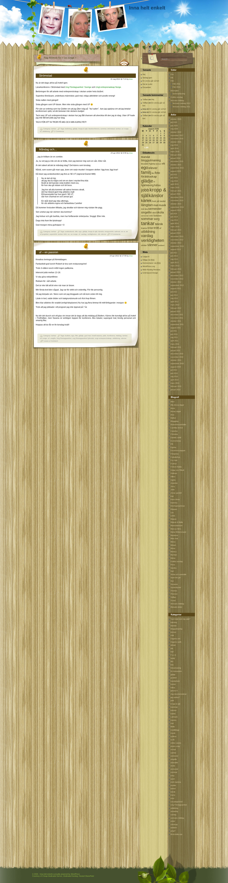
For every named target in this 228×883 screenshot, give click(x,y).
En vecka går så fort (151, 81)
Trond (173, 601)
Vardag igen (147, 78)
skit (154, 212)
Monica (173, 552)
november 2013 (177, 240)
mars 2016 (175, 152)
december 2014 (177, 197)
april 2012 (174, 302)
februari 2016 (176, 155)
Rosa (173, 565)
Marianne (174, 535)
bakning (174, 622)
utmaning (174, 811)
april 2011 (174, 341)
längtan (147, 205)
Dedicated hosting (70, 876)
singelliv (146, 212)
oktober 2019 (176, 132)
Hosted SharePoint (86, 876)
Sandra (173, 568)
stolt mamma (176, 782)
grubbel (174, 678)
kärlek (146, 200)
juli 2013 (174, 253)
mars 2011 (175, 344)
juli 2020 (174, 122)
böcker (158, 164)
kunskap (174, 707)
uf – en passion (48, 252)
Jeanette (174, 483)
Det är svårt (147, 84)
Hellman (174, 473)
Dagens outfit (176, 642)
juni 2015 (174, 178)
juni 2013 (174, 256)
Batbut (173, 418)
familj (146, 172)
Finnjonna (174, 454)
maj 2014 (174, 220)
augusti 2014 (176, 210)
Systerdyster (176, 587)
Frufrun (174, 464)
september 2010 (177, 363)
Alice (172, 402)
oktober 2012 (176, 282)
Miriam (173, 545)
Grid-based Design (150, 273)
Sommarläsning (179, 94)
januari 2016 (175, 158)
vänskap (174, 824)
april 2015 (174, 184)
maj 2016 (174, 145)
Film (172, 81)
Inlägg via (148, 260)
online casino (176, 743)
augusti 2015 (176, 171)
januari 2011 (175, 351)
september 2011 (177, 324)
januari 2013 (175, 272)
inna (131, 79)
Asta (172, 415)
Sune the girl (176, 578)
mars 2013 (175, 266)
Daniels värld (176, 438)
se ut (123, 231)
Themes (174, 591)
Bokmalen (175, 91)
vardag (83, 234)
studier (173, 785)
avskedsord (69, 231)
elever (153, 168)
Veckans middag (177, 100)
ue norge (125, 129)
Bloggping (174, 421)
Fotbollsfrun (175, 457)
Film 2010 (176, 87)
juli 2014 (174, 214)
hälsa (157, 185)
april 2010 (174, 380)
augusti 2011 (176, 328)
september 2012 (177, 285)
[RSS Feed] (124, 62)
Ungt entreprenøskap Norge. (109, 87)
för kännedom (176, 671)
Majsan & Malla (177, 522)
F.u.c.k (173, 655)
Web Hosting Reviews (151, 270)
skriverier (145, 216)
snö (151, 215)
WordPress (75, 874)
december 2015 (177, 161)
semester (155, 208)
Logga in (146, 257)
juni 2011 (174, 334)
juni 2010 (174, 373)
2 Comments (59, 131)
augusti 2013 (176, 249)
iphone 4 (174, 691)
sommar (103, 129)
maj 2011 (174, 337)
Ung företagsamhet (64, 338)
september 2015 (177, 168)
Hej (144, 74)
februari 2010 (176, 386)
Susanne (174, 584)
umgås (53, 338)
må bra (144, 209)
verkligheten (92, 234)
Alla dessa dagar (177, 405)
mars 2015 (175, 187)
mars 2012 (175, 305)
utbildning (46, 131)
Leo (172, 513)
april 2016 (174, 148)
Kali (172, 496)
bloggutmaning (151, 160)
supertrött (53, 234)
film (76, 336)
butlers (67, 336)
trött (65, 234)
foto (157, 173)
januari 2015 (175, 194)
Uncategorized (176, 802)
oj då (172, 740)
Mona (173, 548)
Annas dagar (176, 411)
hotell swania (97, 336)
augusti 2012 (176, 288)
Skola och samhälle (178, 574)
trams (144, 228)
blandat (145, 157)
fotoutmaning (176, 668)
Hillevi (173, 477)
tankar (53, 129)
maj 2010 (174, 376)
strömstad (111, 129)
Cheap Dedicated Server (52, 876)
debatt (173, 645)
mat (155, 205)
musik (162, 205)
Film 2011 (176, 84)
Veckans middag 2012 (181, 103)
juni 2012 (174, 295)
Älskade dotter (176, 607)
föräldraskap (149, 176)
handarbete (175, 681)
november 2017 (177, 135)
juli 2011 (174, 331)
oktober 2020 (176, 119)
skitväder (174, 763)
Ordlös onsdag (177, 97)
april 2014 (174, 223)
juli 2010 (174, 370)
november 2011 (177, 318)
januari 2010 (175, 390)
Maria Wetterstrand (178, 532)
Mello (173, 727)
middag (119, 336)
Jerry (173, 486)
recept (173, 749)
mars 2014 (175, 227)
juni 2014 (174, 217)
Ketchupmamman (178, 506)
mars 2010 (175, 383)
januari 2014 (175, 233)
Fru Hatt (174, 460)
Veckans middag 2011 (181, 107)
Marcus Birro (176, 529)
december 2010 (177, 354)
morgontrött (109, 231)
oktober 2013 (176, 243)
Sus (172, 581)
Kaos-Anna (175, 499)
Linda (173, 516)
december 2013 (177, 236)
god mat (87, 336)
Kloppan (174, 509)
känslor (101, 231)
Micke (173, 542)
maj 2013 (174, 259)
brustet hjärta (148, 163)
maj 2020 (174, 129)
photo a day (175, 746)
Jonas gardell (176, 493)
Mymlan (174, 555)
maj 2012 (174, 298)
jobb (104, 336)
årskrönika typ (176, 834)
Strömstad (45, 75)
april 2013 (174, 263)
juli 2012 (174, 292)
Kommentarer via (152, 263)
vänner (103, 234)
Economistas (176, 441)
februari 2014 (176, 230)
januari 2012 (175, 311)
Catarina (174, 431)
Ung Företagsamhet (179, 805)
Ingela (173, 480)
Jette (173, 490)
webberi (161, 245)
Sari (172, 571)
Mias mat (174, 538)
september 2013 (177, 246)
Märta (173, 558)
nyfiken (173, 736)
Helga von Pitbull (177, 470)
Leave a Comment (51, 341)
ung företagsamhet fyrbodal (83, 338)
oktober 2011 (176, 321)
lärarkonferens (93, 129)
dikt (76, 231)
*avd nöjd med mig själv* (180, 619)
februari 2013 (176, 269)
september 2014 (177, 207)
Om (172, 74)
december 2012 (177, 275)
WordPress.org (149, 266)
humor (173, 684)
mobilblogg (175, 730)
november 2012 (177, 279)
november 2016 (177, 139)
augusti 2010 (176, 367)
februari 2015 (176, 191)
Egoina (173, 447)
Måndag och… (48, 149)
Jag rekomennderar (179, 694)
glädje (75, 129)
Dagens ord (175, 639)
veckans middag (177, 818)
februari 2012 (176, 308)
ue (69, 234)
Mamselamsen (176, 526)
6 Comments (115, 234)
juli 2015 (174, 175)
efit (163, 163)
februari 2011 (176, 347)
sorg (157, 219)
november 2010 (177, 357)
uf (40, 131)
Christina (174, 434)
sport (173, 779)
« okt (146, 147)
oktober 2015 (176, 165)
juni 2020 (174, 126)
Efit (172, 78)
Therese (174, 594)
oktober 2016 (176, 142)
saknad (117, 231)
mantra (173, 720)
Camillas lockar (177, 428)
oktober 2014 (176, 204)
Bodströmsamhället (178, 425)
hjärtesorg (147, 185)
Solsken (157, 215)
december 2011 (177, 315)
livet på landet (159, 201)
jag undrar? (175, 697)
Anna (173, 408)
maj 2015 (174, 181)
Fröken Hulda (176, 467)
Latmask (174, 717)
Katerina (174, 503)
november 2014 (177, 200)
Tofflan (145, 99)
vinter (144, 245)
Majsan (173, 519)
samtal (173, 753)
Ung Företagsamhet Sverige (78, 87)
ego (80, 231)
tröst (150, 228)
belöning (68, 129)
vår (99, 234)
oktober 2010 (176, 360)
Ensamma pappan (178, 450)
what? (173, 831)
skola (160, 212)
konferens (111, 336)
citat (172, 635)
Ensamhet (147, 87)
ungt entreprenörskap (103, 338)
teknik (159, 224)
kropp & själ (82, 129)
